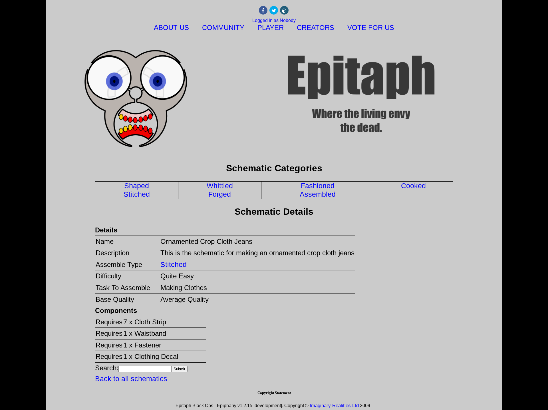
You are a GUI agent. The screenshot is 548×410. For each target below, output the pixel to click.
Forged (219, 194)
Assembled (318, 194)
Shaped (136, 186)
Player (270, 27)
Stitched (137, 194)
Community (223, 27)
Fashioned (318, 186)
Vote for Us (370, 27)
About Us (171, 27)
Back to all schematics (131, 379)
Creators (315, 27)
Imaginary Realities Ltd (334, 405)
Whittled (220, 186)
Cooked (413, 186)
